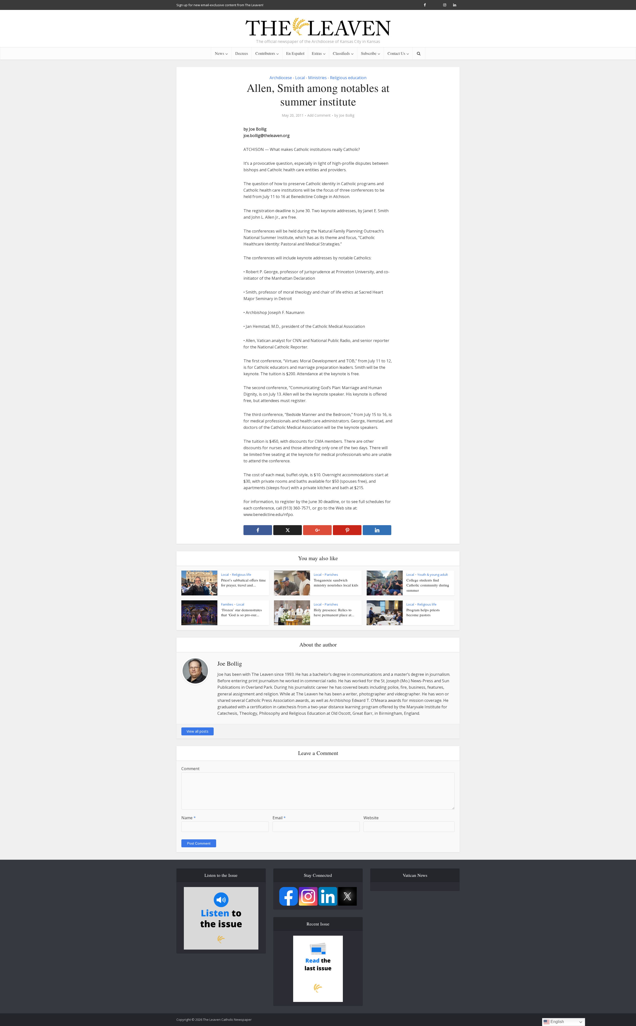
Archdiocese (281, 77)
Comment (190, 768)
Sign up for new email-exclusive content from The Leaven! (219, 5)
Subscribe (368, 53)
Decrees (241, 53)
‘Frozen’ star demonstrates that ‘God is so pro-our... (241, 612)
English (557, 1022)
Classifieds (341, 53)
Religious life (241, 574)
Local (300, 77)
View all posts (197, 731)
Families (227, 604)
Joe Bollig (346, 115)
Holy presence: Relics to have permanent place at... (334, 612)
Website (371, 818)
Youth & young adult (432, 574)
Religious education (348, 77)
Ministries (317, 77)
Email (279, 818)
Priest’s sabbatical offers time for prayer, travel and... (243, 582)
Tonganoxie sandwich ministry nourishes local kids (336, 582)
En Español (295, 53)
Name (188, 818)
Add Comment (319, 115)
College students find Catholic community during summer (427, 585)
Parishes (331, 574)
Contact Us (396, 53)
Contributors (265, 53)
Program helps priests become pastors (423, 612)
